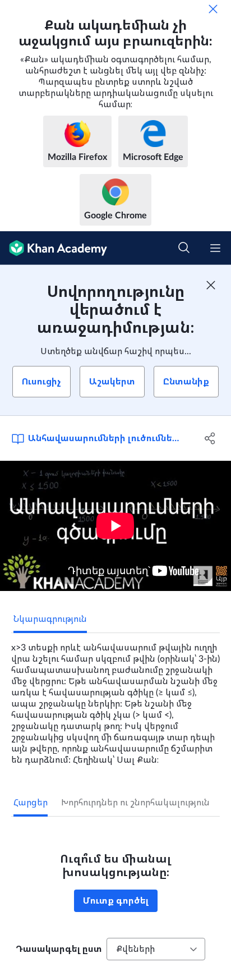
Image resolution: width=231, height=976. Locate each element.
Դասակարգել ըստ (59, 949)
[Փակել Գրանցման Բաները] (211, 285)
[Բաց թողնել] (213, 9)
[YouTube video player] (115, 526)
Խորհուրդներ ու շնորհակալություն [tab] (135, 802)
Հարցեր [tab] (30, 802)
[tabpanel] (115, 699)
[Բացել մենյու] (215, 248)
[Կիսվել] (210, 438)
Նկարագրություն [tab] (50, 619)
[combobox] (156, 949)
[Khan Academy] (53, 248)
